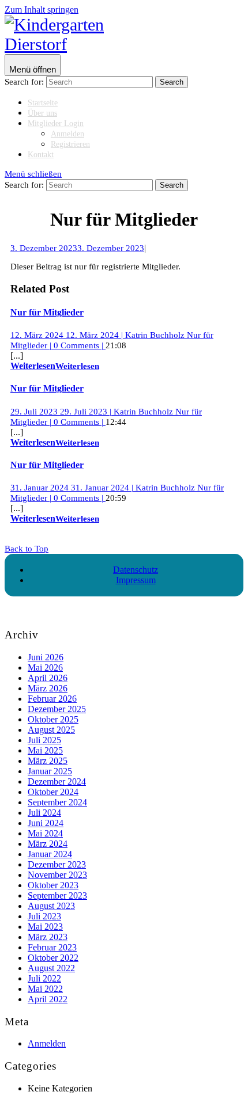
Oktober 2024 (53, 792)
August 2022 (51, 968)
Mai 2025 (45, 750)
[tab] (33, 65)
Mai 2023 (45, 926)
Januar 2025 (50, 771)
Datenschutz (135, 570)
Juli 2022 (44, 978)
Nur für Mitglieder (47, 312)
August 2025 (51, 730)
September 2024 (57, 802)
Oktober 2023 (53, 885)
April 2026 (47, 678)
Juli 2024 (44, 812)
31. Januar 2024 (71, 487)
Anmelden (67, 134)
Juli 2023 (44, 916)
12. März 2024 (66, 335)
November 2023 (57, 875)
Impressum (136, 580)
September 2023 (57, 895)
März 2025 (47, 761)
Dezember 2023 (57, 864)
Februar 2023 (52, 947)
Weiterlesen (54, 366)
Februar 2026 (52, 698)
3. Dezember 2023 (77, 248)
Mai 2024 (45, 833)
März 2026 (47, 688)
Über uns (42, 113)
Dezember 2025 (57, 709)
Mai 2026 (45, 667)
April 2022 (47, 999)
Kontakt (41, 154)
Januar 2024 (50, 854)
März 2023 (47, 937)
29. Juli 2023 (60, 411)
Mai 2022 (45, 989)
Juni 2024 (45, 823)
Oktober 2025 (53, 719)
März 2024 (47, 844)
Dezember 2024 (57, 781)
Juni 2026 (45, 657)
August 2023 (51, 906)
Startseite (43, 102)
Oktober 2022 (53, 958)
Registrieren (70, 144)
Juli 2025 (44, 740)
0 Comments (78, 345)
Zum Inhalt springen (41, 9)
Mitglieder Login (56, 123)
